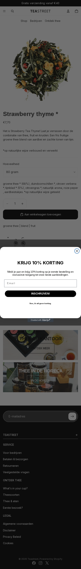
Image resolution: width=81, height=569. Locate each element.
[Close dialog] (77, 251)
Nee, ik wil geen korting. (40, 303)
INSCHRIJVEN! (40, 293)
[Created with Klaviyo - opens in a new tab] (40, 320)
